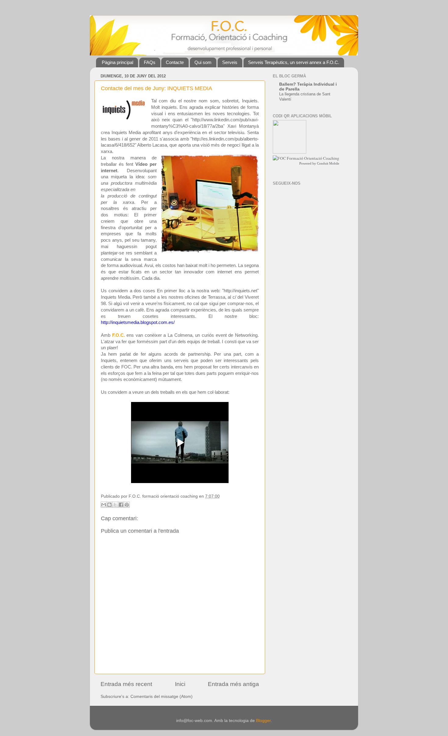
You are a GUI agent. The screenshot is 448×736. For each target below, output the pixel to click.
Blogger (263, 720)
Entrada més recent (126, 684)
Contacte (175, 62)
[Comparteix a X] (115, 505)
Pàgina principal (117, 62)
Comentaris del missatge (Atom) (161, 696)
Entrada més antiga (233, 684)
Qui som (203, 62)
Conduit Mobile (328, 163)
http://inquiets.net (240, 290)
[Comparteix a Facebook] (121, 505)
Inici (180, 684)
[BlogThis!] (109, 505)
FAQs (149, 62)
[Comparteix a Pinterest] (127, 505)
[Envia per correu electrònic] (104, 505)
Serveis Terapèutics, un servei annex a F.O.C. (293, 62)
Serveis (229, 62)
